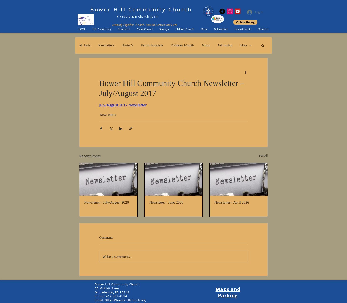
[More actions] (245, 72)
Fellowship (225, 45)
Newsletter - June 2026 (166, 202)
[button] (263, 45)
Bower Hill (108, 9)
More (243, 45)
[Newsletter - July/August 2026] (108, 179)
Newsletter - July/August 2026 (106, 202)
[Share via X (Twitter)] (111, 128)
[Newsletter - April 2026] (239, 179)
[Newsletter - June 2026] (174, 179)
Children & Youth (182, 45)
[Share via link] (131, 128)
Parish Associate (152, 45)
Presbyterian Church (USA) (138, 16)
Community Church (160, 9)
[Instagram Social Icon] (230, 11)
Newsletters (106, 45)
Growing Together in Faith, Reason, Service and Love (144, 25)
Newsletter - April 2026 (231, 202)
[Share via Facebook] (101, 128)
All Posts (84, 45)
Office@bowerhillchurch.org (125, 300)
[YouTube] (237, 11)
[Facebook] (222, 11)
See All (263, 155)
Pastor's (127, 45)
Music (206, 45)
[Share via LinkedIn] (121, 128)
